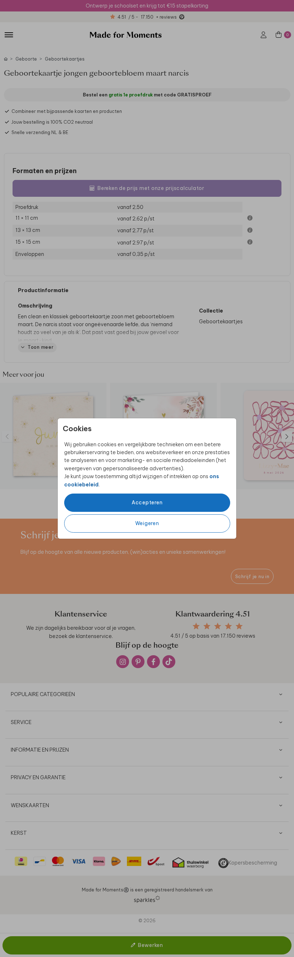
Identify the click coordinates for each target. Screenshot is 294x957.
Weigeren (147, 523)
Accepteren (147, 502)
